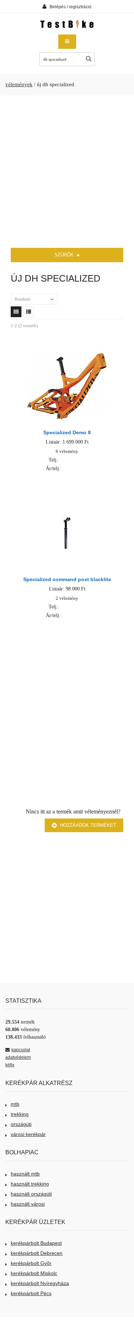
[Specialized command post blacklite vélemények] (67, 500)
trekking (20, 1114)
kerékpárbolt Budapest (36, 1243)
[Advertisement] (67, 172)
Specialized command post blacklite (67, 579)
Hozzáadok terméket (87, 825)
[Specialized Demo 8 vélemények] (67, 353)
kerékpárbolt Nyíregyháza (40, 1283)
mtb (15, 1104)
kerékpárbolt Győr (31, 1263)
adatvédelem (18, 1057)
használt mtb (25, 1174)
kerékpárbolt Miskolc (34, 1273)
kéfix (9, 1064)
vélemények (19, 84)
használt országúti (31, 1194)
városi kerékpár (28, 1134)
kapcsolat (20, 1049)
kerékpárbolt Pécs (31, 1293)
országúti (21, 1124)
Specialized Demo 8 (67, 432)
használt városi (28, 1204)
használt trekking (30, 1184)
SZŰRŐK (64, 255)
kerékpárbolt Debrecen (37, 1253)
